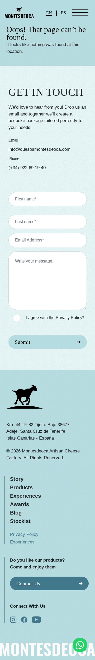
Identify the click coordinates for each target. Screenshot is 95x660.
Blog (16, 512)
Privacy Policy (24, 534)
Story (16, 479)
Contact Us (28, 583)
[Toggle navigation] (80, 12)
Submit (22, 342)
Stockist (20, 521)
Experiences (25, 495)
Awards (19, 504)
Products (21, 487)
